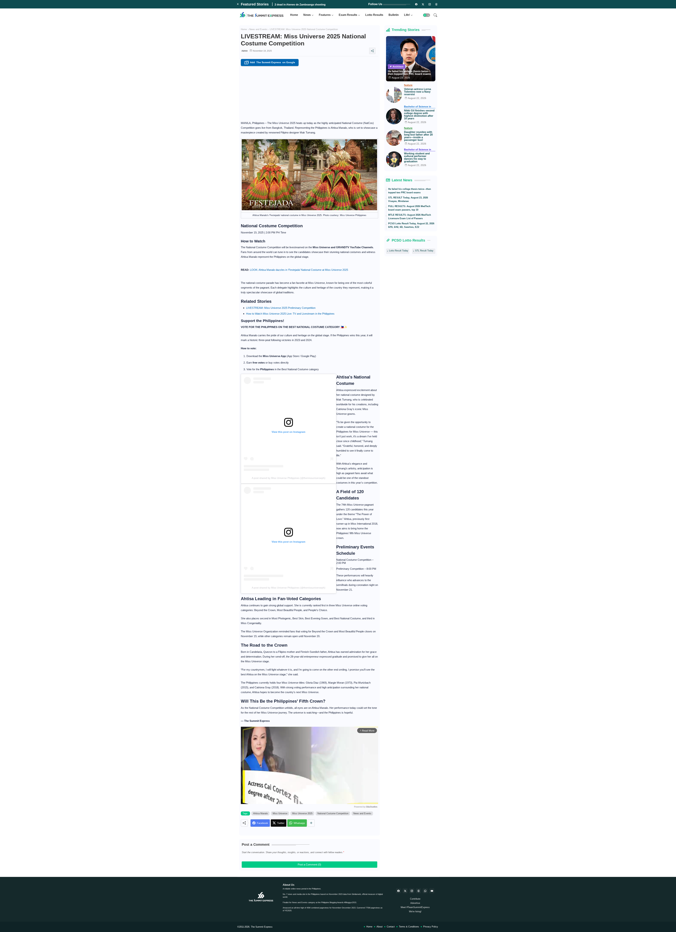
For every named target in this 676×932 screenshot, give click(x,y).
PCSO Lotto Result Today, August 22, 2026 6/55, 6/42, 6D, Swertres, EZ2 (411, 225)
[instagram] (429, 4)
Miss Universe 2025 (302, 813)
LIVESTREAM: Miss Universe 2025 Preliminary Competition (280, 307)
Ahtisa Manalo (260, 813)
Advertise (415, 903)
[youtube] (431, 890)
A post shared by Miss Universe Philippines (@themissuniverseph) (288, 478)
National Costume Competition (332, 813)
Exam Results (348, 14)
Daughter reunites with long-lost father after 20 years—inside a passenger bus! (418, 136)
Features (325, 14)
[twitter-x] (405, 890)
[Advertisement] (309, 92)
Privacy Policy (430, 926)
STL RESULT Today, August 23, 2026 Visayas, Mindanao (408, 199)
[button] (426, 15)
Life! (407, 14)
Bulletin (394, 14)
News (307, 14)
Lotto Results (374, 14)
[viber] (425, 890)
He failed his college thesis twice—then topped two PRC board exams (409, 72)
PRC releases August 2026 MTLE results (299, 4)
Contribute (415, 898)
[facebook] (398, 890)
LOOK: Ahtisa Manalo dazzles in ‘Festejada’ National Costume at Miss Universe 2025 (299, 269)
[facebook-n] (416, 4)
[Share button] (311, 823)
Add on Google (270, 62)
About (380, 926)
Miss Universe (280, 813)
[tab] (294, 15)
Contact (391, 926)
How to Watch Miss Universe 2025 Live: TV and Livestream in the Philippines (290, 313)
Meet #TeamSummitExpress (415, 907)
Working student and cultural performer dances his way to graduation (417, 157)
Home (294, 14)
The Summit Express (262, 926)
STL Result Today (424, 250)
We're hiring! (415, 911)
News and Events (258, 29)
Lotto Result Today (398, 250)
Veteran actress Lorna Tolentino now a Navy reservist (417, 92)
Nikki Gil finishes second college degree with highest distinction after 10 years (419, 114)
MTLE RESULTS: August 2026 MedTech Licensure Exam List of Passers (409, 217)
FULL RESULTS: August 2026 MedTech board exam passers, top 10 (409, 208)
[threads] (436, 4)
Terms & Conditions (409, 926)
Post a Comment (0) (309, 864)
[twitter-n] (423, 4)
